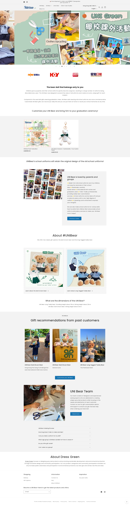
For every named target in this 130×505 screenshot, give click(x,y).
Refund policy (56, 501)
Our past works (83, 478)
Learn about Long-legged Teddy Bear (79, 291)
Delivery (26, 478)
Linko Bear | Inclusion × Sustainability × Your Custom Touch (64, 149)
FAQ (52, 480)
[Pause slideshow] (74, 66)
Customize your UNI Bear (65, 377)
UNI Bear (40, 501)
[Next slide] (70, 66)
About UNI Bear (55, 483)
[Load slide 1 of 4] (60, 66)
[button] (49, 5)
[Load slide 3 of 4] (64, 66)
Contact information (91, 501)
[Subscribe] (49, 492)
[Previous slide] (56, 66)
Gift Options (27, 480)
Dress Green (29, 461)
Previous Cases (74, 218)
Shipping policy (81, 501)
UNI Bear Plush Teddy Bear (31, 149)
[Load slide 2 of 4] (62, 66)
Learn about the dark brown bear (36, 291)
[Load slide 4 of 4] (66, 66)
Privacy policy (64, 501)
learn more (65, 56)
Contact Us (54, 478)
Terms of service (72, 501)
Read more (76, 414)
